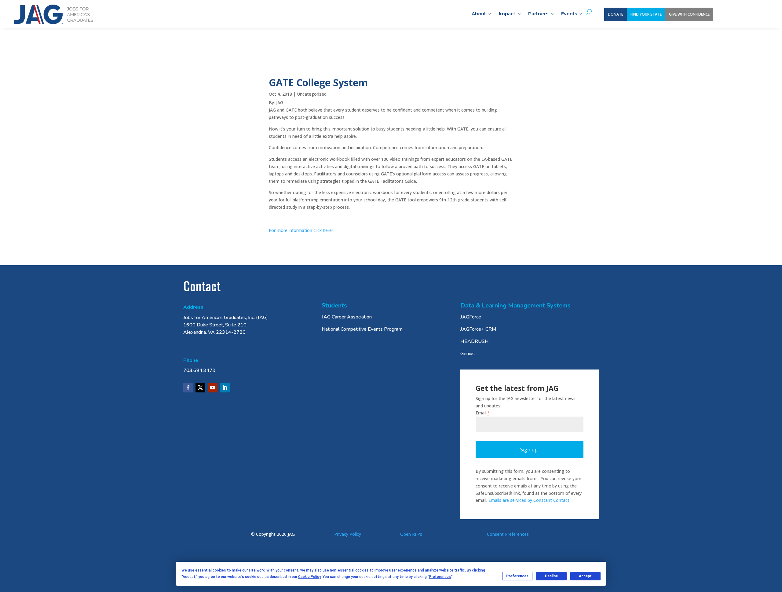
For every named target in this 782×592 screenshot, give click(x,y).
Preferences (517, 576)
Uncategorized (312, 94)
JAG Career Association (347, 317)
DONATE (615, 14)
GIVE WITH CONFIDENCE (689, 14)
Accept (585, 576)
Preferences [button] (440, 577)
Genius (467, 353)
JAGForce (470, 317)
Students (334, 305)
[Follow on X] (200, 387)
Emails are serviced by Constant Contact (528, 500)
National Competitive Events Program (362, 329)
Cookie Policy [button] (309, 577)
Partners (538, 14)
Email (483, 413)
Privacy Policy (347, 534)
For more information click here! (301, 230)
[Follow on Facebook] (188, 387)
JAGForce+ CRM (478, 329)
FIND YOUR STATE (646, 14)
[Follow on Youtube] (212, 387)
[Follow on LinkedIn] (225, 387)
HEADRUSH (474, 341)
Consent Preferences (508, 534)
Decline (551, 576)
